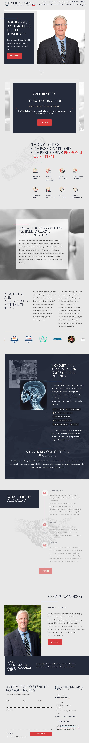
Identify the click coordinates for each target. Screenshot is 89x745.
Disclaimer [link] (59, 728)
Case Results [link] (60, 4)
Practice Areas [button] (44, 4)
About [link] (37, 4)
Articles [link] (73, 4)
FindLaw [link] (72, 729)
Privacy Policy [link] (71, 728)
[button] (16, 108)
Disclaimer (10, 733)
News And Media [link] (67, 4)
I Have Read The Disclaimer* (18, 737)
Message (9, 710)
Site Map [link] (65, 728)
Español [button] (52, 4)
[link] (17, 3)
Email (39, 701)
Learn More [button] (44, 122)
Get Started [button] (14, 56)
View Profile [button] (54, 642)
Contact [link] (83, 5)
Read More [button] (45, 571)
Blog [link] (84, 4)
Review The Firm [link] (63, 721)
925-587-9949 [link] (78, 1)
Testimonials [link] (79, 4)
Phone (24, 701)
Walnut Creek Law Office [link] (67, 716)
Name (8, 701)
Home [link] (33, 4)
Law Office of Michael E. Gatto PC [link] (67, 725)
